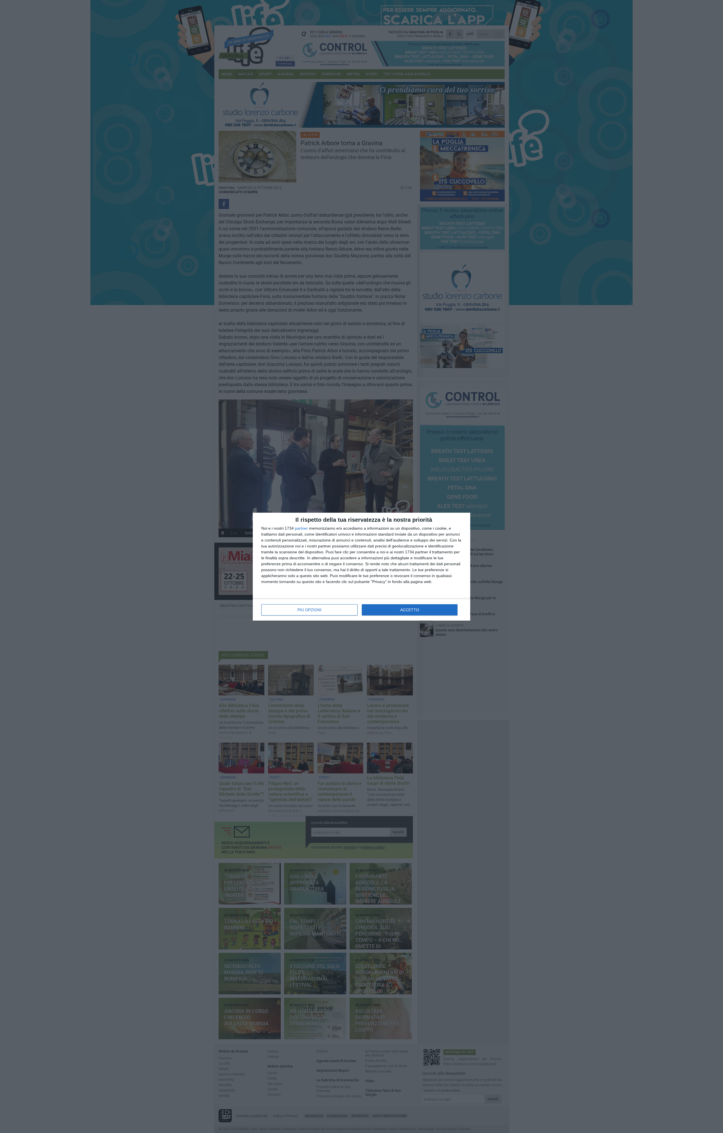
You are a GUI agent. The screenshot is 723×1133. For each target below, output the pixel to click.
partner (301, 528)
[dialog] (361, 567)
